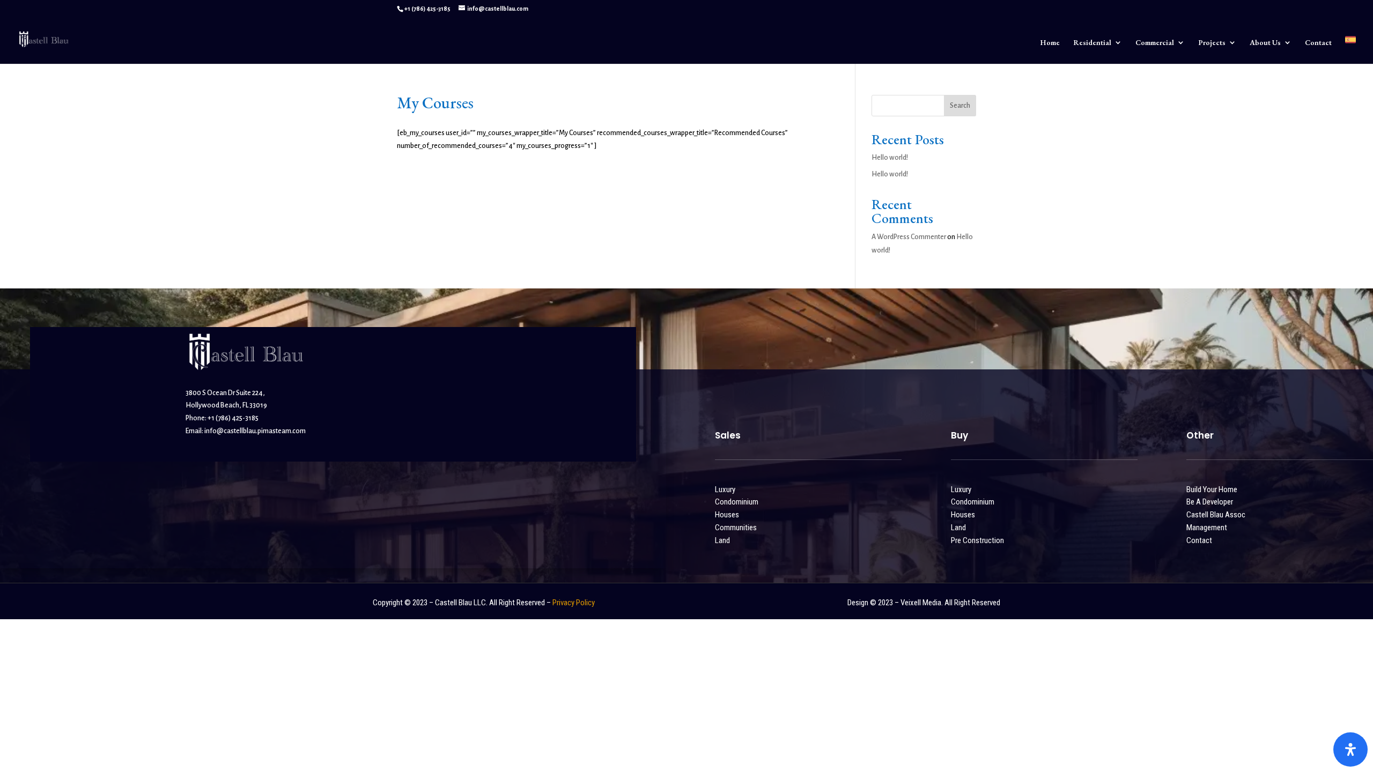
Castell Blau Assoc (1215, 514)
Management (1206, 527)
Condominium (736, 502)
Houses (727, 514)
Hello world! (890, 157)
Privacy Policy (573, 602)
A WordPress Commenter (909, 237)
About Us (1265, 43)
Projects (1212, 43)
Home (1050, 43)
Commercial (1154, 43)
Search (960, 105)
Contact (1318, 43)
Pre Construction (977, 540)
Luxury (725, 489)
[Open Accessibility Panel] (1350, 749)
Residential (1092, 43)
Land (722, 540)
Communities (736, 527)
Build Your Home (1211, 489)
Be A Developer (1209, 502)
